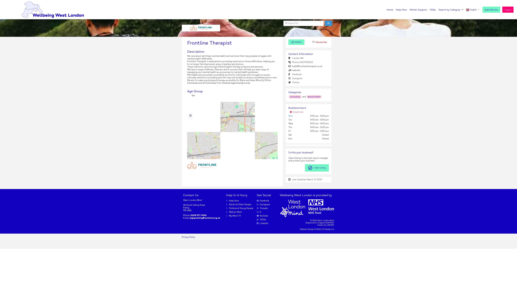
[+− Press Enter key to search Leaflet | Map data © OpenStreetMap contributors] (232, 130)
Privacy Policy (188, 237)
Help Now (401, 9)
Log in (507, 9)
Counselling (295, 97)
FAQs (433, 9)
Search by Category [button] (449, 9)
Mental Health (314, 97)
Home (390, 9)
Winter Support (418, 9)
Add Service (491, 9)
